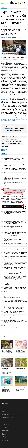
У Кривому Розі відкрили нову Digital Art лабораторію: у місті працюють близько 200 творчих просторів (15, 178)
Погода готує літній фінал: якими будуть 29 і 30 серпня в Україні (15, 244)
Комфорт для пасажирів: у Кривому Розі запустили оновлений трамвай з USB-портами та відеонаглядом (15, 301)
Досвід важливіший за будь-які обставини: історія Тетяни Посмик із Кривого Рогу (14, 268)
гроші (20, 144)
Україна (3, 7)
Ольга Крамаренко (6, 37)
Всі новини (14, 332)
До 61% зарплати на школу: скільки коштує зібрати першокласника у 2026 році (14, 297)
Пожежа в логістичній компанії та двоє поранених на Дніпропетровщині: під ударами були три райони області (15, 228)
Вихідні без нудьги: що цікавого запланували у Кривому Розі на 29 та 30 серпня (15, 248)
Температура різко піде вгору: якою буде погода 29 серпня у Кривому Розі (14, 159)
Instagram (6, 430)
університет (12, 144)
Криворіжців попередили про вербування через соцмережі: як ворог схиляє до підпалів (15, 169)
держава (14, 139)
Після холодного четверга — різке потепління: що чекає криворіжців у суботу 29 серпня (15, 253)
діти (3, 144)
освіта (11, 136)
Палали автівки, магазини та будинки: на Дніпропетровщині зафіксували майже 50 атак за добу (15, 321)
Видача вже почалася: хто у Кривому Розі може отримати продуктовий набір (14, 312)
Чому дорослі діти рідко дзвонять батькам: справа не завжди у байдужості (14, 326)
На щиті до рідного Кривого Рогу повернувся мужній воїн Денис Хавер (15, 316)
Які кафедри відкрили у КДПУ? (14, 119)
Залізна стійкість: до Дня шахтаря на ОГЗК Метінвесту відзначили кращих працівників (15, 212)
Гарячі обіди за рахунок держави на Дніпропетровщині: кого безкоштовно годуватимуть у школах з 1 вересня (13, 184)
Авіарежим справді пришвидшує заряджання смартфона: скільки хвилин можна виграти (15, 288)
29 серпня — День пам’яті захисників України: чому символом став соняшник (15, 233)
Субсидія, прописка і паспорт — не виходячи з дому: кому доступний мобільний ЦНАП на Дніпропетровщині (15, 263)
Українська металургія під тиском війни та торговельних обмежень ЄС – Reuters (14, 292)
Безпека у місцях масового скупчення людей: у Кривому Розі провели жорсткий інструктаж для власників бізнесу (15, 258)
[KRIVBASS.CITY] (15, 3)
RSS (5, 434)
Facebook (6, 424)
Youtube (6, 440)
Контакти (4, 411)
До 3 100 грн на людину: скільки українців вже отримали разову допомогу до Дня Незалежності (15, 239)
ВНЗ (17, 136)
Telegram (7, 128)
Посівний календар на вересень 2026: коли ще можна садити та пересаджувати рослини (15, 173)
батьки (18, 141)
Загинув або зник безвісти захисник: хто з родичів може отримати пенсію (14, 217)
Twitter (6, 427)
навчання (5, 139)
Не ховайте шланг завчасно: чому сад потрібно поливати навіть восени (13, 272)
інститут (5, 146)
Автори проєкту (6, 414)
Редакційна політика (7, 417)
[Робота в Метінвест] (14, 198)
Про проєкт (5, 408)
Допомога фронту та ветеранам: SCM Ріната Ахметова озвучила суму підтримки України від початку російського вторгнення (15, 307)
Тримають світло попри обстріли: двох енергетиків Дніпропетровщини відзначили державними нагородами (15, 222)
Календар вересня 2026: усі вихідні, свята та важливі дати (15, 283)
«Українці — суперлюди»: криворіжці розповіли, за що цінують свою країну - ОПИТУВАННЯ (14, 164)
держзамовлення (8, 141)
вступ (23, 136)
